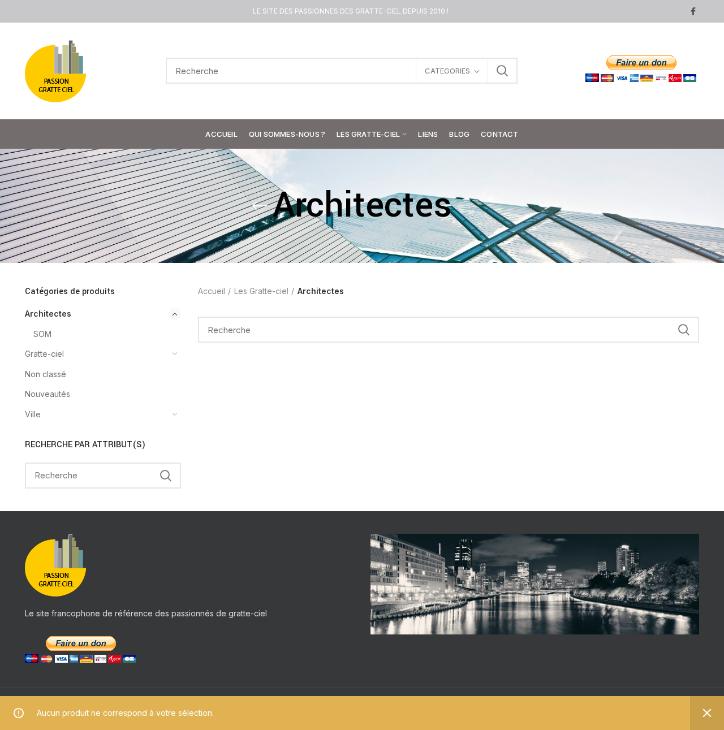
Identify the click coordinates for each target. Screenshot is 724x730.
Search (502, 71)
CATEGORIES (447, 70)
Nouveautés (47, 394)
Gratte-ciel (44, 353)
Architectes (48, 313)
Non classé (45, 374)
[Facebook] (693, 11)
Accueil (211, 291)
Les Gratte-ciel (261, 291)
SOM (42, 334)
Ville (33, 414)
